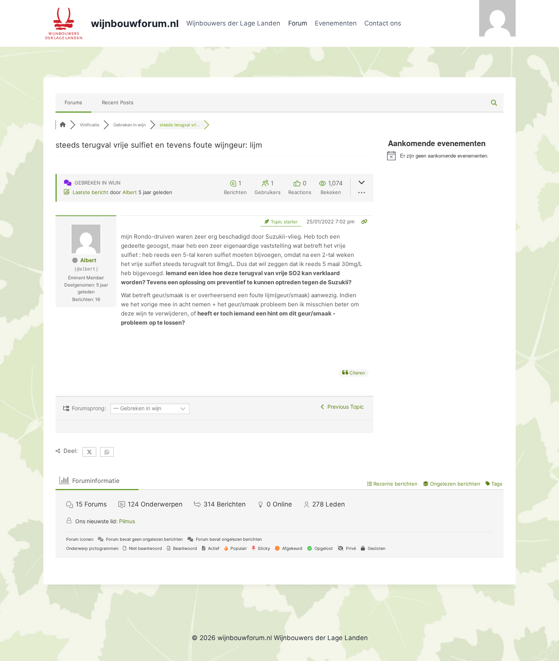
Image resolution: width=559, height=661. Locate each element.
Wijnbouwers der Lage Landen (233, 23)
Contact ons (382, 23)
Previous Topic (344, 406)
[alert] (445, 155)
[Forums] (63, 124)
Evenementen (336, 23)
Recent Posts (117, 102)
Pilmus (127, 521)
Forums (73, 102)
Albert (129, 192)
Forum (297, 23)
